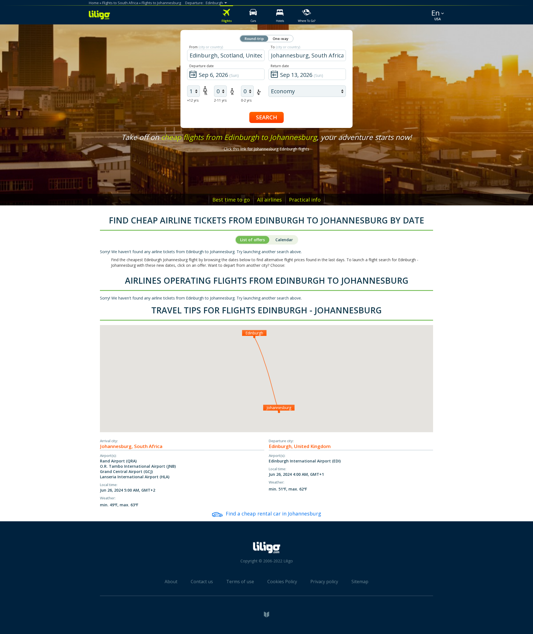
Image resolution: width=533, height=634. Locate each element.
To (285, 47)
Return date (280, 66)
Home (94, 2)
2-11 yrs (220, 100)
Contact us (202, 581)
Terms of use (240, 581)
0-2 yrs (246, 100)
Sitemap (359, 581)
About (171, 581)
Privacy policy (324, 581)
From (206, 47)
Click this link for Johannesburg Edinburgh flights (266, 149)
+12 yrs (192, 100)
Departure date (201, 66)
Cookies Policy (282, 581)
